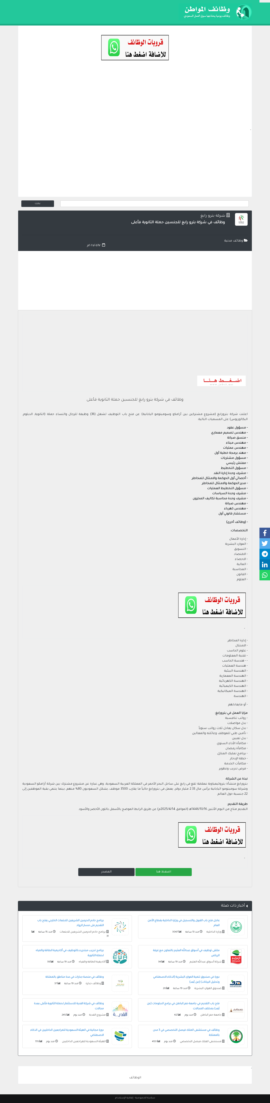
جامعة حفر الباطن (210, 1015)
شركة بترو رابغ (212, 216)
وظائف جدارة (93, 983)
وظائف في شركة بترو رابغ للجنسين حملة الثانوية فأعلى (135, 400)
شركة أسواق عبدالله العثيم (205, 962)
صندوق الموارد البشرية (207, 988)
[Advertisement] (135, 98)
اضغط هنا (163, 872)
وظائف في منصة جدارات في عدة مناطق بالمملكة (75, 977)
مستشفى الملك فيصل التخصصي (200, 1041)
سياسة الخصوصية (145, 1098)
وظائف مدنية (234, 241)
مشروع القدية (97, 1015)
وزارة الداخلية (213, 932)
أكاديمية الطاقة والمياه (92, 962)
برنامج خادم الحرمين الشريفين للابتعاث (82, 932)
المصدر (106, 872)
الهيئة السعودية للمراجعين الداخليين (83, 1041)
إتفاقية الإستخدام (124, 1098)
